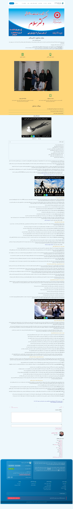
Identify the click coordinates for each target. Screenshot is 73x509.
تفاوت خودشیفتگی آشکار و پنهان (58, 151)
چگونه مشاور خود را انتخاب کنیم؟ (58, 113)
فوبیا (61, 454)
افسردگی (60, 443)
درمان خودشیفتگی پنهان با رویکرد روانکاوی (56, 156)
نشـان (9, 477)
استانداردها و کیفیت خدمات (47, 488)
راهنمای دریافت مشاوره (33, 3)
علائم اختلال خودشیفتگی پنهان (58, 146)
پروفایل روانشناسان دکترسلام (58, 444)
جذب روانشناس (33, 483)
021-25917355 (11, 465)
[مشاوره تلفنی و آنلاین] (50, 54)
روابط (61, 448)
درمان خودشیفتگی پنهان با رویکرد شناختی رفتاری (55, 154)
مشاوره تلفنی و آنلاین (50, 57)
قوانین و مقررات (48, 485)
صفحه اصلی (49, 3)
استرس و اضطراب (59, 442)
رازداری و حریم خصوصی (47, 486)
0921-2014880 (17, 465)
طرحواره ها (60, 452)
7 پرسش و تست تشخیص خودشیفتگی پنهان (56, 150)
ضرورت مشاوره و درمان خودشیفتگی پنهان (57, 153)
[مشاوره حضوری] (22, 54)
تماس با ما (11, 3)
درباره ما (16, 3)
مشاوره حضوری (22, 57)
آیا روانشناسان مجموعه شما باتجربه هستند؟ (56, 111)
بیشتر (28, 3)
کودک (61, 455)
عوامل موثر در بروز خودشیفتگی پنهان (58, 147)
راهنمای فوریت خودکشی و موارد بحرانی (14, 498)
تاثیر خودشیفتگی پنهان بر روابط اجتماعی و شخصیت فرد (55, 149)
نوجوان (61, 456)
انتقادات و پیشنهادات (17, 485)
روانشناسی (60, 449)
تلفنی (58, 470)
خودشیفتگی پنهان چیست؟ (59, 144)
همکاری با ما (24, 3)
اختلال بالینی (60, 440)
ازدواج (61, 441)
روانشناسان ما (40, 3)
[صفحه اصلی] (30, 463)
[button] (36, 109)
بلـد (11, 477)
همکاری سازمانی (33, 485)
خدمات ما (45, 3)
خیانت (61, 446)
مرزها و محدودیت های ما (47, 489)
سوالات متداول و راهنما (47, 483)
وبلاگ (65, 489)
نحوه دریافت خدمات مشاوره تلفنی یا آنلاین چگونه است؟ (55, 108)
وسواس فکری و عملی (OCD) (58, 457)
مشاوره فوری (49, 468)
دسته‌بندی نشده (59, 447)
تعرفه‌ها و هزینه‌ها (63, 488)
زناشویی (61, 451)
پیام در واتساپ (11, 468)
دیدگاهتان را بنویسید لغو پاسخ (58, 157)
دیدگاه (61, 411)
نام (61, 424)
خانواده (61, 445)
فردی (61, 453)
